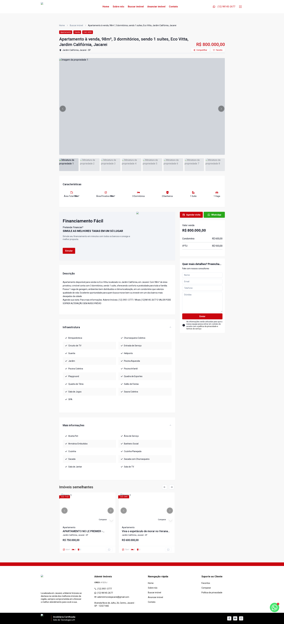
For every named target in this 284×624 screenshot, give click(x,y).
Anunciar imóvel (156, 6)
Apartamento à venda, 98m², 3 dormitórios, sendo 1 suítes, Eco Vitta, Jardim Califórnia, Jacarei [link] (132, 25)
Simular (69, 251)
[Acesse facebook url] (229, 618)
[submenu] (240, 6)
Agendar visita (193, 215)
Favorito (219, 50)
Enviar (202, 316)
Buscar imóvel (136, 6)
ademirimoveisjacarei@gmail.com (113, 597)
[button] (63, 109)
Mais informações (73, 425)
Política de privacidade (211, 592)
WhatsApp (216, 215)
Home (106, 6)
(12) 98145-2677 (105, 593)
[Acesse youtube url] (235, 618)
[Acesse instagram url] (241, 618)
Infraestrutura (71, 327)
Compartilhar (201, 50)
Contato (173, 6)
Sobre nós (118, 6)
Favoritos (205, 583)
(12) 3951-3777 (104, 589)
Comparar (206, 588)
